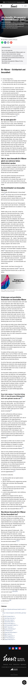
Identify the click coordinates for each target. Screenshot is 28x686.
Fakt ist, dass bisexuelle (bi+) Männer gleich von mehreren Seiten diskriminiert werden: (13, 53)
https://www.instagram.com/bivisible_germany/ (14, 613)
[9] (14, 471)
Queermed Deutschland (10, 632)
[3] (4, 250)
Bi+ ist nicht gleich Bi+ (7, 50)
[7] (7, 437)
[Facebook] (10, 648)
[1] (16, 116)
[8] (23, 448)
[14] (15, 591)
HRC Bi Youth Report (9, 623)
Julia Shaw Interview (9, 618)
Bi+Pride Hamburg (9, 637)
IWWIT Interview (8, 627)
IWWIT (4, 2)
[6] (11, 410)
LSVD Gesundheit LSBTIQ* (10, 625)
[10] (22, 508)
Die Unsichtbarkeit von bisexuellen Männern (12, 56)
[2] (4, 194)
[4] (18, 268)
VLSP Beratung (8, 630)
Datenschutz (16, 664)
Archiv (10, 664)
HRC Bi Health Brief (9, 616)
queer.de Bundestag (9, 629)
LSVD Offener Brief (8, 621)
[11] (17, 541)
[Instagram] (13, 648)
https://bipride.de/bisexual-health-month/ (14, 609)
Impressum (23, 664)
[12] (18, 541)
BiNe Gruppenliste (9, 636)
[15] (17, 591)
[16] (10, 600)
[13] (13, 591)
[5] (21, 398)
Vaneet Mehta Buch (9, 639)
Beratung (5, 664)
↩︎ (25, 609)
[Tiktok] (20, 648)
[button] (2, 42)
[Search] (22, 6)
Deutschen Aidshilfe (21, 2)
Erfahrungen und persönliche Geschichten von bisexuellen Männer (13, 58)
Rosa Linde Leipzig (8, 620)
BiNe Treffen (8, 634)
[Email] (16, 648)
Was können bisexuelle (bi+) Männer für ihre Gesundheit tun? (12, 62)
